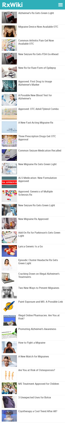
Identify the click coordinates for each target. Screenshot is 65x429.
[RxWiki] (12, 4)
